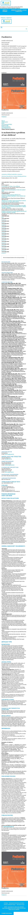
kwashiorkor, (14, 174)
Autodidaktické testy (6, 128)
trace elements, (9, 176)
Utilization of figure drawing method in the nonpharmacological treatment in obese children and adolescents (13, 196)
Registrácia (9, 17)
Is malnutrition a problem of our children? (11, 186)
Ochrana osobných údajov (10, 904)
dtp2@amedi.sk (8, 459)
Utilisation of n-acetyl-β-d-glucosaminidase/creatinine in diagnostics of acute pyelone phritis (14, 201)
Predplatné (4, 116)
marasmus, (19, 174)
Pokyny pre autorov (6, 126)
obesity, (15, 176)
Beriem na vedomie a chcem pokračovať (18, 11)
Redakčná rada (5, 125)
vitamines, (4, 176)
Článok (3, 120)
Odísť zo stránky (4, 11)
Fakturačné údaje (20, 904)
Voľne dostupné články (7, 124)
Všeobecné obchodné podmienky (16, 903)
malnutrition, (4, 174)
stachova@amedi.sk (9, 454)
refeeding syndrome (21, 176)
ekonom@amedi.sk (9, 472)
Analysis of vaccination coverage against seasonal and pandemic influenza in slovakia (14, 212)
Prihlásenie (3, 17)
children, (9, 174)
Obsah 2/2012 (5, 122)
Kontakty (6, 903)
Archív (3, 123)
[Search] (26, 29)
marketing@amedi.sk (9, 465)
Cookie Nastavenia (7, 913)
